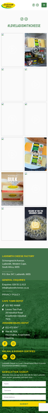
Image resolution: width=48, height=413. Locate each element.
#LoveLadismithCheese (24, 26)
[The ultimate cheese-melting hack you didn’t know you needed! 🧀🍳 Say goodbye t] (12, 119)
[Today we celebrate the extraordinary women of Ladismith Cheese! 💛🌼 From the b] (36, 119)
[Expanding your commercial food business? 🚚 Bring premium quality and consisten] (12, 189)
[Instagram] (37, 5)
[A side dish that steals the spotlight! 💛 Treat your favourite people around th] (36, 189)
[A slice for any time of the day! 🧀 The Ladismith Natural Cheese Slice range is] (36, 50)
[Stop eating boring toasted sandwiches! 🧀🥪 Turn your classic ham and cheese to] (12, 50)
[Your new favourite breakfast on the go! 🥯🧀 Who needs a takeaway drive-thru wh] (12, 154)
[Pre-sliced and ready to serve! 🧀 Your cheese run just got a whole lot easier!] (12, 84)
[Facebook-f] (33, 5)
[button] (44, 5)
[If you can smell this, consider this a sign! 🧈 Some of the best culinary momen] (36, 223)
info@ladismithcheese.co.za (15, 288)
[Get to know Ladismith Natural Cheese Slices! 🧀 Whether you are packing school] (36, 154)
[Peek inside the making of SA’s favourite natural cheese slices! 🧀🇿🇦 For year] (36, 84)
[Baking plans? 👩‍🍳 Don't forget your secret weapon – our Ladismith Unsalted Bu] (12, 223)
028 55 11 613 (19, 284)
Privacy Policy (11, 294)
